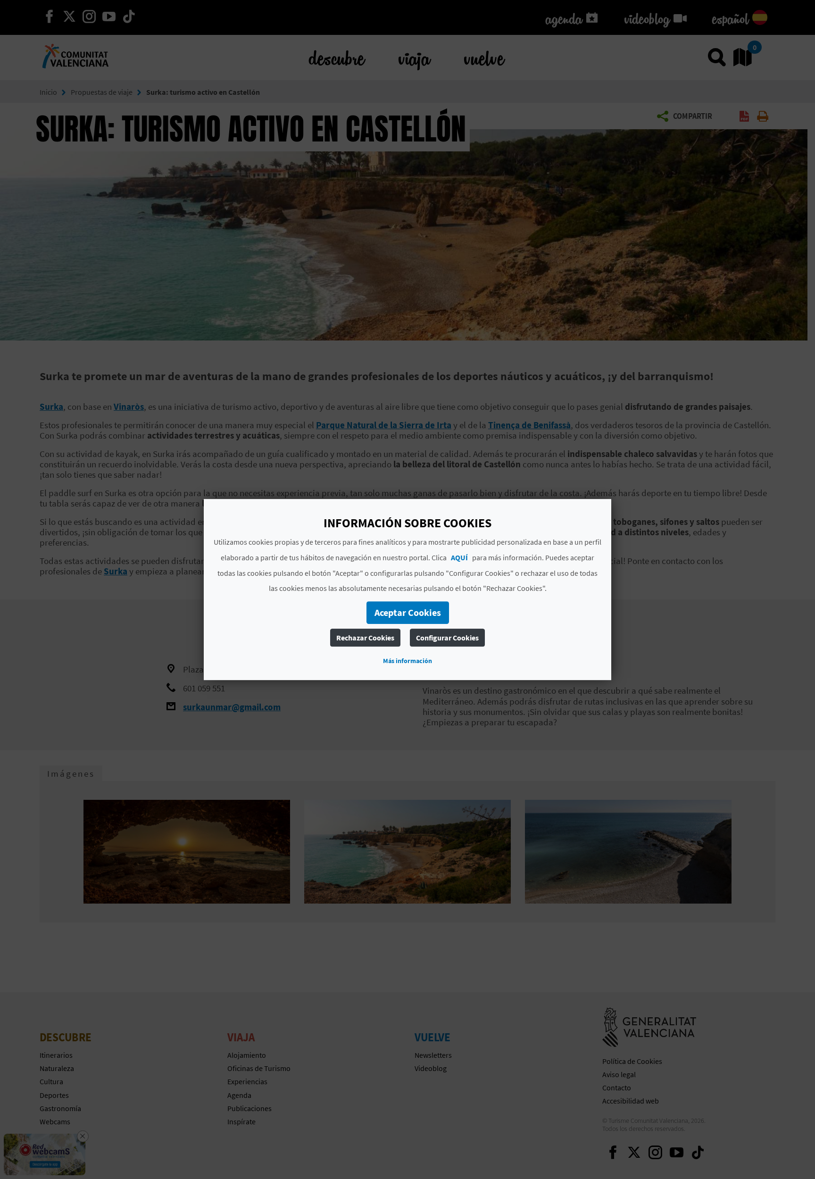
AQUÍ (459, 557)
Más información (407, 660)
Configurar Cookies (447, 637)
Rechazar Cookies (365, 637)
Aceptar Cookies (407, 612)
